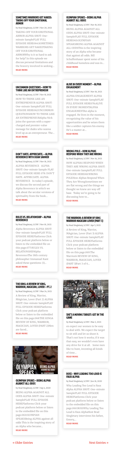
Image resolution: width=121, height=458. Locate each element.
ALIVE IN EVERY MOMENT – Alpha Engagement (83, 85)
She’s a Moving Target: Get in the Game (85, 316)
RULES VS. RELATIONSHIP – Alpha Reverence (33, 218)
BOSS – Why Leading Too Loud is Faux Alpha (84, 375)
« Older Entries (23, 442)
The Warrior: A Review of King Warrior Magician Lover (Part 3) (84, 219)
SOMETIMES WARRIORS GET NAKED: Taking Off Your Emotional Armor (34, 20)
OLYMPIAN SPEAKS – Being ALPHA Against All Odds (33, 381)
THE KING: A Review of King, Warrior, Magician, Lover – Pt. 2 (34, 285)
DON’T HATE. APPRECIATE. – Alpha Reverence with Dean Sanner (34, 155)
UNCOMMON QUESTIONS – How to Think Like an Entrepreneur (33, 88)
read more (22, 70)
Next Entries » (98, 442)
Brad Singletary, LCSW (28, 28)
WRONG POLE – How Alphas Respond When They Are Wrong (84, 152)
